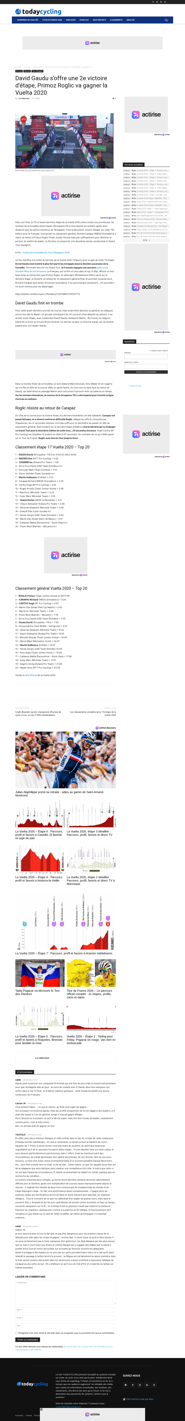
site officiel (31, 675)
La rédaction (24, 98)
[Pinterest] (31, 105)
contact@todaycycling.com (68, 1406)
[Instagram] (157, 2)
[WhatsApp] (38, 105)
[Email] (45, 105)
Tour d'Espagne (37, 71)
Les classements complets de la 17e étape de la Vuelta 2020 (93, 713)
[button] (166, 20)
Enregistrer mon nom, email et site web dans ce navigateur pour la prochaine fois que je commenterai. (66, 1333)
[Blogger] (125, 1385)
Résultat (27, 71)
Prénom (127, 353)
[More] (52, 105)
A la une (27, 67)
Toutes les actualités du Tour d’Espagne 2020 (46, 252)
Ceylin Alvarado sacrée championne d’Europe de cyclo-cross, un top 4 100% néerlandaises (38, 713)
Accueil (18, 67)
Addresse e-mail (131, 362)
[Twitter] (165, 2)
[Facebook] (153, 2)
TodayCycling (135, 385)
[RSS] (161, 2)
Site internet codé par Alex (139, 1399)
